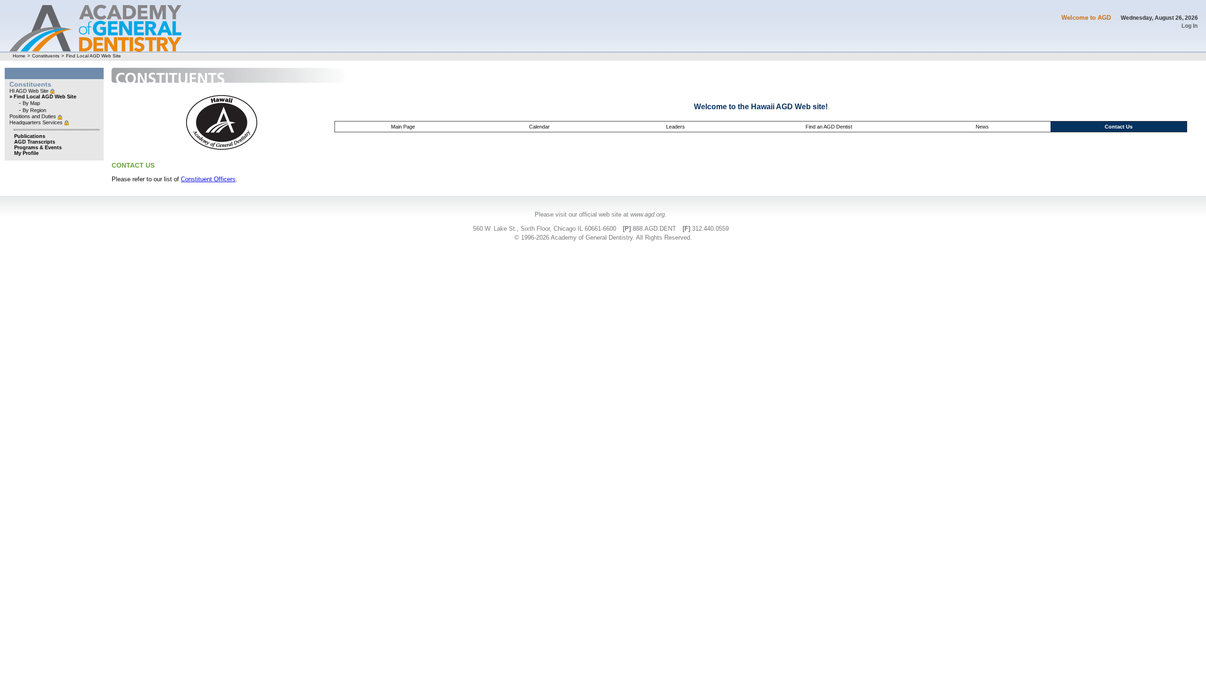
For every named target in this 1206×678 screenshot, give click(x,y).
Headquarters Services (36, 122)
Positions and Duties (33, 116)
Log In (1190, 26)
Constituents (45, 55)
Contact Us (1119, 126)
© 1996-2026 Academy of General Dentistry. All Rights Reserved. (603, 237)
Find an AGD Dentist (829, 126)
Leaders (675, 126)
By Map (31, 103)
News (982, 126)
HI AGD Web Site (29, 91)
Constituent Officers (208, 179)
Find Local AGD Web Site (93, 55)
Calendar (539, 126)
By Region (34, 110)
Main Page (403, 126)
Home (19, 55)
